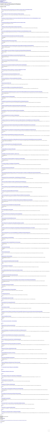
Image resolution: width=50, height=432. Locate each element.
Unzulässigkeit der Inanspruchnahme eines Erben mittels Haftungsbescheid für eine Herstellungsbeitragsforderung (14, 101)
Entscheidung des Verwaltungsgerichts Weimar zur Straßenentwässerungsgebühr (11, 411)
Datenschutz (3, 0)
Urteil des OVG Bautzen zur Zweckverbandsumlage (7, 237)
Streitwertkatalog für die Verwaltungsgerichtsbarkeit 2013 (8, 302)
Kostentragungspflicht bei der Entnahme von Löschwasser (8, 352)
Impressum (1, 0)
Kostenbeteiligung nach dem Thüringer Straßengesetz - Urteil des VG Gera (10, 153)
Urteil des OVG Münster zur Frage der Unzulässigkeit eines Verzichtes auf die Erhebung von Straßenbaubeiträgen (14, 186)
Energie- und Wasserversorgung (14, 420)
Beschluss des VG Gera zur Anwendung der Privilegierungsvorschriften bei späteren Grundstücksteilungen (14, 64)
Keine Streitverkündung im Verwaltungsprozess (7, 265)
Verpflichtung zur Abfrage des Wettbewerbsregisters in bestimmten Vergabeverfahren (11, 26)
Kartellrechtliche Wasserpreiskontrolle (5, 398)
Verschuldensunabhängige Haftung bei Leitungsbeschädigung (8, 289)
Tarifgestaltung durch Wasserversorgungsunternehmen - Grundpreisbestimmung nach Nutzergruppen (13, 177)
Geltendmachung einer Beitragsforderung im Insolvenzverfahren (9, 40)
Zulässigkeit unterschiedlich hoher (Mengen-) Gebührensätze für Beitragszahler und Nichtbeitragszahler (13, 105)
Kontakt (5, 0)
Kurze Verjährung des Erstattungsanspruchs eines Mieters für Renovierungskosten (11, 393)
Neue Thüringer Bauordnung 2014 (5, 293)
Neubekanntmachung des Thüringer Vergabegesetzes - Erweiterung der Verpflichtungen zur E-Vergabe (13, 69)
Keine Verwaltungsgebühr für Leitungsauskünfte (7, 209)
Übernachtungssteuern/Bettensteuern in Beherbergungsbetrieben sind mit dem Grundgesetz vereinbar (13, 22)
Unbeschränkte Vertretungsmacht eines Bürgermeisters (7, 167)
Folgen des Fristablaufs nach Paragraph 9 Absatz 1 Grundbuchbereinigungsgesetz (11, 339)
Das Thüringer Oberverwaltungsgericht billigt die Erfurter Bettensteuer (9, 190)
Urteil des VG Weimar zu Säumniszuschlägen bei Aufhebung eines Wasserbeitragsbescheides (12, 388)
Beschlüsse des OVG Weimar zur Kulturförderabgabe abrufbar (8, 348)
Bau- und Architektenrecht (19, 420)
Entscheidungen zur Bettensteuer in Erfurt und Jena (7, 371)
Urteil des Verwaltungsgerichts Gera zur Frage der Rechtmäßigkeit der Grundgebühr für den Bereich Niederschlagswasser (15, 232)
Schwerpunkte (3, 2)
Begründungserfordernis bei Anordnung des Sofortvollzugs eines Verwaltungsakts (11, 343)
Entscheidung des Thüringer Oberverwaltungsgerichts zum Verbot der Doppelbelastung (11, 213)
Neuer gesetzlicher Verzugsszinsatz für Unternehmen (7, 284)
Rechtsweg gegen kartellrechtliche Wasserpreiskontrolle (7, 357)
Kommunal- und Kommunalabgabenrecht (7, 420)
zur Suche (1, 422)
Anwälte (1, 2)
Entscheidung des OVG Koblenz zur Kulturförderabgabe (8, 384)
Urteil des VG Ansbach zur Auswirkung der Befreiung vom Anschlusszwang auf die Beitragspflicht (13, 158)
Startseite (5, 5)
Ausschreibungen (6, 2)
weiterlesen (2, 11)
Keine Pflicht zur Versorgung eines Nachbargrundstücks (8, 96)
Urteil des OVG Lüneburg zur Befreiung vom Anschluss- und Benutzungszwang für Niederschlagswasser (13, 181)
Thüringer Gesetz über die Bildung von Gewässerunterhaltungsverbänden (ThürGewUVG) (12, 87)
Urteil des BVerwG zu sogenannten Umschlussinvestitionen (8, 407)
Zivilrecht (25, 420)
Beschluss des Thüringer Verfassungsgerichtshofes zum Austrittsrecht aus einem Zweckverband (12, 134)
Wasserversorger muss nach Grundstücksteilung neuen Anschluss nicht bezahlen (10, 204)
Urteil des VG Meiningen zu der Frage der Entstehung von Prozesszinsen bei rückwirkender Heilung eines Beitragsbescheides (16, 50)
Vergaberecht (23, 420)
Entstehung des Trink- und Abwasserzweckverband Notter (8, 325)
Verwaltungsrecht (1, 420)
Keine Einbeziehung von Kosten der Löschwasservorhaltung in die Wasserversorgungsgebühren (12, 110)
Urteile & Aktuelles (9, 2)
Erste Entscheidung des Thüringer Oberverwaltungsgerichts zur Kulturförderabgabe (11, 375)
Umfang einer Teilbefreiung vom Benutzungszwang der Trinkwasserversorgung (10, 362)
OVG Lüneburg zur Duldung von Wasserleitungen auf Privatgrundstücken (10, 163)
